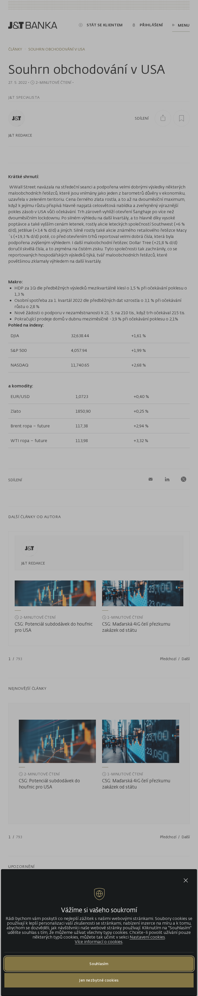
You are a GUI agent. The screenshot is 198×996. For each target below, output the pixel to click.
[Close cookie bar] (185, 880)
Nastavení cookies (147, 937)
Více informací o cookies (98, 941)
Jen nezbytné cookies (99, 980)
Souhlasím (98, 963)
